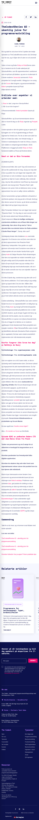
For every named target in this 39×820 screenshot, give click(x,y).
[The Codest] (6, 3)
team (11, 307)
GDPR (22, 511)
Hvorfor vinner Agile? (21, 426)
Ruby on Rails (22, 65)
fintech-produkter (22, 110)
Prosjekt (34, 121)
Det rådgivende (29, 734)
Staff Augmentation (30, 744)
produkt (16, 400)
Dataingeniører (29, 752)
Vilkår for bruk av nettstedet (27, 812)
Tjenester (4, 739)
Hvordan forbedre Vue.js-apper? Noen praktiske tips (19, 554)
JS (15, 328)
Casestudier (5, 742)
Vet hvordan (5, 744)
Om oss (4, 736)
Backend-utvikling (30, 739)
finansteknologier (7, 499)
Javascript (16, 77)
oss (26, 236)
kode (8, 254)
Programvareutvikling (31, 736)
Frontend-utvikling (30, 742)
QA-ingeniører (29, 757)
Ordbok (4, 749)
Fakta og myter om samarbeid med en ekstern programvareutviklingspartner (9, 770)
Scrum (8, 83)
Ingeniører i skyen (30, 749)
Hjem (3, 734)
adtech (14, 489)
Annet (26, 754)
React (5, 103)
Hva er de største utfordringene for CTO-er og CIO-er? (9, 796)
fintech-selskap (17, 480)
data (9, 483)
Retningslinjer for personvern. (12, 673)
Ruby (21, 121)
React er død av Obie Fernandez (16, 156)
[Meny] (36, 2)
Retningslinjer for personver (11, 812)
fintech (4, 86)
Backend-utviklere (30, 747)
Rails (31, 77)
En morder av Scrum (13, 431)
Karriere (4, 747)
